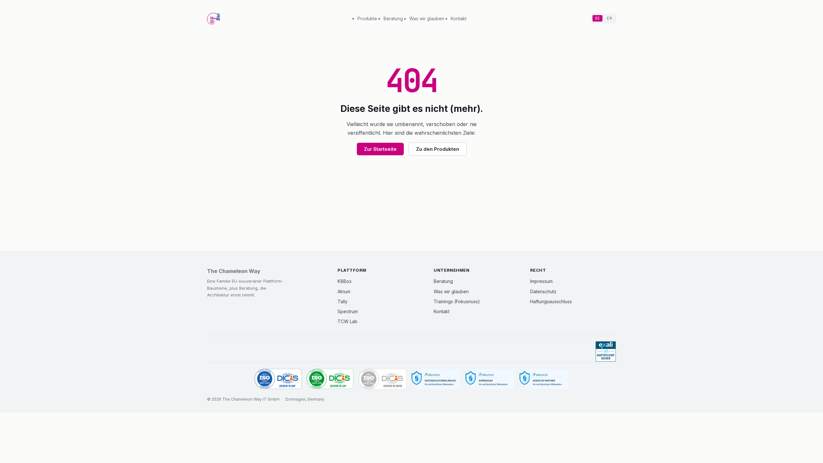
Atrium (344, 291)
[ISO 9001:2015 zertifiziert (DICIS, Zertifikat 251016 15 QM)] (278, 379)
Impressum (541, 281)
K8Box (345, 281)
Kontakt (458, 18)
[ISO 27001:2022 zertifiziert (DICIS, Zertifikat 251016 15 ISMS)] (382, 379)
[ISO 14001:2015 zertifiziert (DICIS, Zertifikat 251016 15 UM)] (330, 379)
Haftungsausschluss (551, 301)
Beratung (393, 18)
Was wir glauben (426, 18)
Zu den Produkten (437, 149)
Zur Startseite (380, 149)
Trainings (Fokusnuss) (457, 301)
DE (597, 18)
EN (609, 18)
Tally (343, 301)
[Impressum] (490, 379)
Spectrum (348, 311)
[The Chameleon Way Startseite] (213, 18)
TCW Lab (347, 321)
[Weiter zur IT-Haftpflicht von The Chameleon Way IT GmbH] (605, 351)
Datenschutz (543, 291)
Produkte (367, 18)
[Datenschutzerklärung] (436, 379)
